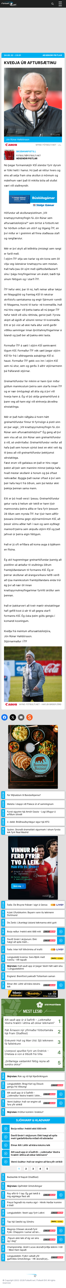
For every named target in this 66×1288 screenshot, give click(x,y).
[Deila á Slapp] (29, 717)
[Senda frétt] (21, 717)
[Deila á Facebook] (4, 717)
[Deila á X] (13, 717)
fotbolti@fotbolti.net (28, 155)
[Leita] (52, 4)
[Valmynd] (60, 4)
